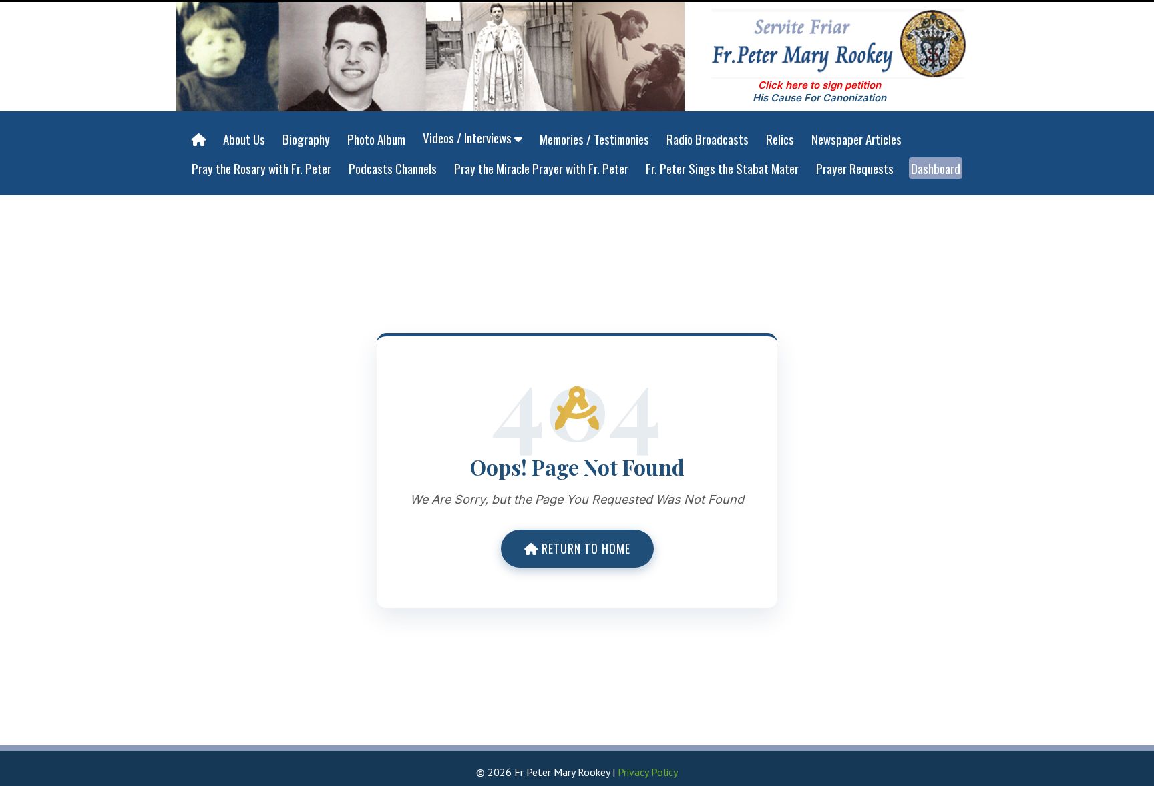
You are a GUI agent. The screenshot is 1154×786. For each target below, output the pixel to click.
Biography (306, 138)
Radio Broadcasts (707, 138)
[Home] (199, 139)
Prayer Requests (855, 168)
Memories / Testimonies (594, 138)
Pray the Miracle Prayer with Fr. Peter (541, 168)
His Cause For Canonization (819, 97)
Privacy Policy (648, 772)
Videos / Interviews (468, 137)
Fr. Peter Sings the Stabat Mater (722, 168)
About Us (244, 138)
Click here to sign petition (819, 85)
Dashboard (935, 168)
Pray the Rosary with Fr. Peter (261, 168)
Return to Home (584, 548)
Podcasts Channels (393, 168)
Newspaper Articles (856, 138)
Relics (780, 138)
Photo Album (376, 138)
